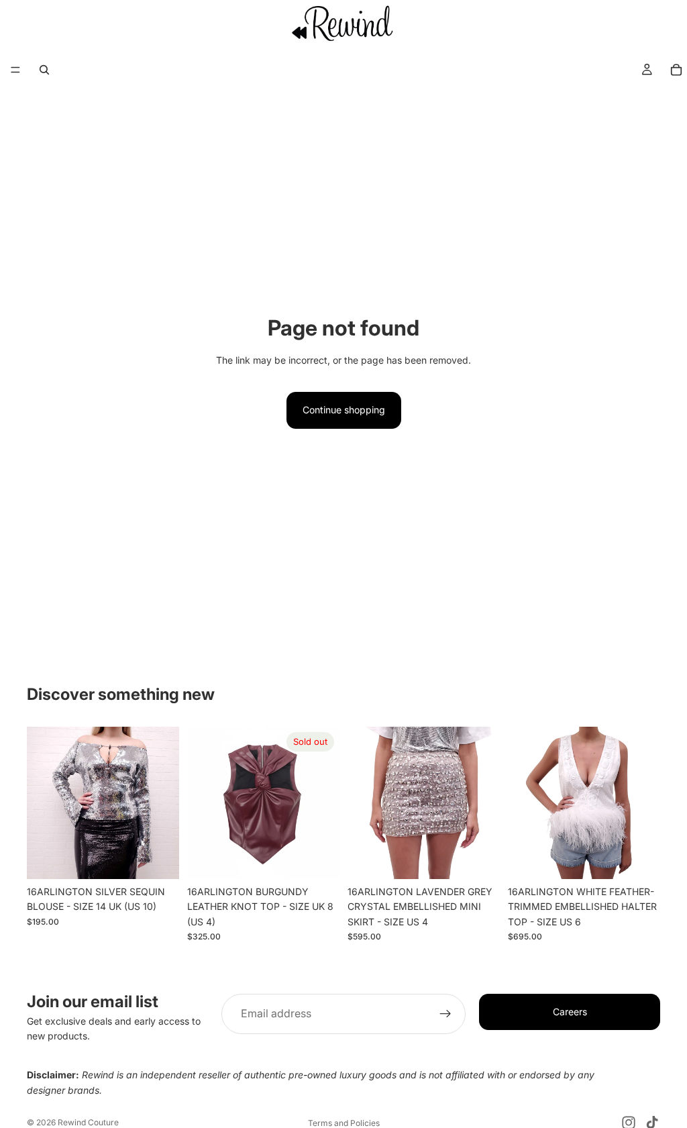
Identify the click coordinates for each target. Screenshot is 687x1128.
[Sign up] (445, 1014)
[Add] (158, 858)
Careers (570, 1011)
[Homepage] (343, 23)
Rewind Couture (88, 1122)
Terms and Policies (344, 1123)
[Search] (44, 70)
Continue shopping (344, 409)
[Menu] (15, 70)
